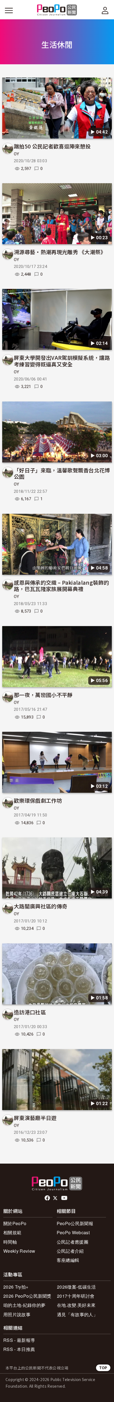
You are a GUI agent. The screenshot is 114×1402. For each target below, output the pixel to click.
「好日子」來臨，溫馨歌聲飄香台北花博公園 (62, 473)
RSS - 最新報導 (19, 1340)
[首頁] (57, 10)
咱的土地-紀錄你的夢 (24, 1305)
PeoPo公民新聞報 (75, 1223)
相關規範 (12, 1232)
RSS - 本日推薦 (19, 1349)
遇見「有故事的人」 (77, 1314)
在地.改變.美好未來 (76, 1305)
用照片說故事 (16, 1314)
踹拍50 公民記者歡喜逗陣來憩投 (52, 146)
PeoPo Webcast (73, 1232)
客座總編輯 (68, 1260)
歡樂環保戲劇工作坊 (38, 800)
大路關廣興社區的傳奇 (40, 906)
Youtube (64, 1198)
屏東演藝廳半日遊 (35, 1117)
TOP (103, 1367)
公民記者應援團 (72, 1242)
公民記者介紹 (70, 1251)
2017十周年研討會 (75, 1296)
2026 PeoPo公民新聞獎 (27, 1296)
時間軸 (10, 1242)
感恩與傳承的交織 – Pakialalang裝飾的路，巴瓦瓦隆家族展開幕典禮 (61, 586)
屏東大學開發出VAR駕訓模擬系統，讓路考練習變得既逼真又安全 (62, 361)
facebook (48, 1198)
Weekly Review (19, 1251)
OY (16, 153)
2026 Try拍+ (15, 1287)
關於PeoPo (14, 1223)
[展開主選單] (8, 10)
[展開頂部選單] (105, 10)
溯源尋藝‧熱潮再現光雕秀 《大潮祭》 (60, 252)
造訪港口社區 (30, 1012)
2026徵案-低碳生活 (76, 1287)
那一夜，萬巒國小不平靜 (43, 694)
